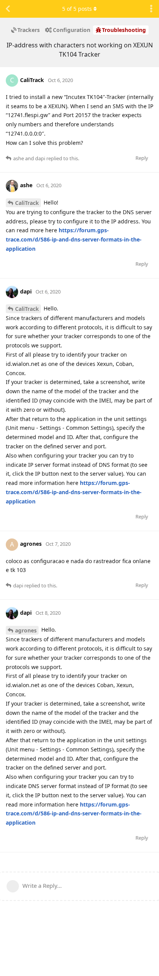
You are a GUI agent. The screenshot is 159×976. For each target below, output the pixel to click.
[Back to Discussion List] (7, 9)
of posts (77, 8)
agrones (26, 630)
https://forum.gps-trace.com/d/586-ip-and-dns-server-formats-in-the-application (74, 239)
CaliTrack (27, 202)
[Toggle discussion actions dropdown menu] (151, 9)
